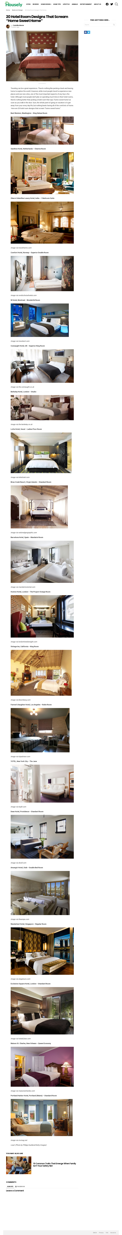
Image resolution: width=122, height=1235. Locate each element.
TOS (107, 1232)
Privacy (101, 1232)
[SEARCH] (116, 4)
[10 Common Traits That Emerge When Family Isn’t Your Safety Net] (18, 1165)
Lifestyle (66, 4)
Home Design (46, 4)
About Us (97, 4)
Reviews (36, 4)
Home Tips (57, 4)
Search (114, 25)
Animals (75, 4)
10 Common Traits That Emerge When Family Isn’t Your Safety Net (54, 1164)
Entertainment (86, 4)
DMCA (95, 1232)
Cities (28, 4)
